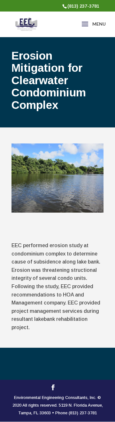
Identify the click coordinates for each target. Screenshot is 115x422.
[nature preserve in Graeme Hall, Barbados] (57, 211)
